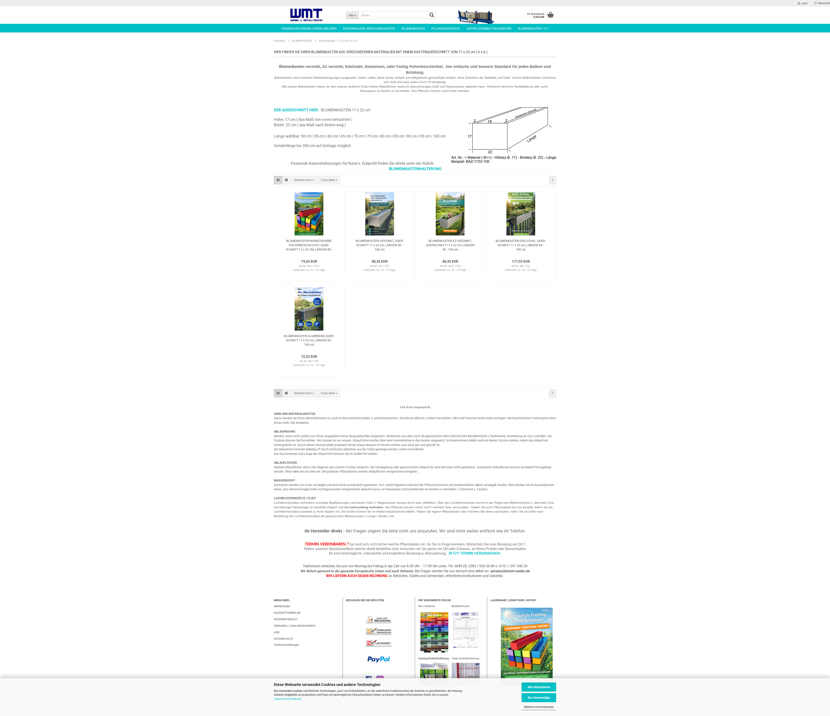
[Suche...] (432, 15)
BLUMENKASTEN (413, 28)
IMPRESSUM (282, 606)
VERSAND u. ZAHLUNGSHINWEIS (294, 625)
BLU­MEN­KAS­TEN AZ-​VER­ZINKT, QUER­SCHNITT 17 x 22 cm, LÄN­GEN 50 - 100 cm (450, 245)
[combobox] (304, 180)
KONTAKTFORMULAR (287, 612)
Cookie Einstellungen (286, 644)
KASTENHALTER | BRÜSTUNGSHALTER (369, 28)
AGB (276, 632)
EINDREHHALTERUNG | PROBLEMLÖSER (309, 28)
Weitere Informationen (539, 707)
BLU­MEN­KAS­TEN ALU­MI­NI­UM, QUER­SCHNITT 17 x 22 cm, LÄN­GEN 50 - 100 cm (309, 340)
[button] (278, 180)
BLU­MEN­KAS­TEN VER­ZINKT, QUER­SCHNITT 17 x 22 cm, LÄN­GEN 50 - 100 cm (380, 245)
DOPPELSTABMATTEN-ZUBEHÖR (489, 28)
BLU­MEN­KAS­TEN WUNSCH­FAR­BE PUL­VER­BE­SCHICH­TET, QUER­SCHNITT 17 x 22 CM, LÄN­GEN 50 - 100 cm (309, 245)
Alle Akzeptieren (539, 687)
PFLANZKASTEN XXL (445, 28)
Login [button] (804, 3)
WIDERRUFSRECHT (286, 619)
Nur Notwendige (539, 697)
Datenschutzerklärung (287, 698)
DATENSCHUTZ (283, 638)
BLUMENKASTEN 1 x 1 (533, 28)
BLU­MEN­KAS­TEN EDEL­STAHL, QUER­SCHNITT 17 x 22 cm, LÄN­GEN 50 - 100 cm (521, 245)
